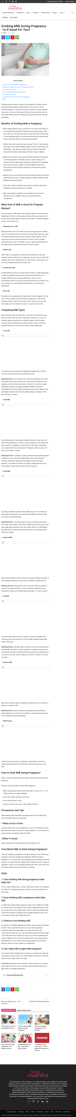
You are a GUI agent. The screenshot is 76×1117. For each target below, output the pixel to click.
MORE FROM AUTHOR (24, 1010)
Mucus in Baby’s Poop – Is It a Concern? (11, 1002)
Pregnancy (20, 12)
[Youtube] (15, 1)
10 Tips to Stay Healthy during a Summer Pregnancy (24, 1028)
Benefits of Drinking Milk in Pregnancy (14, 84)
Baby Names (14, 17)
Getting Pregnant (8, 12)
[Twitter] (12, 1)
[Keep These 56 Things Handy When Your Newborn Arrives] (8, 1038)
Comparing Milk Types (9, 89)
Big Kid (55, 12)
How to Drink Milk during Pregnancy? (14, 92)
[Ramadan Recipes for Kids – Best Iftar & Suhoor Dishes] (25, 1038)
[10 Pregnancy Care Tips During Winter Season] (8, 1020)
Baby (28, 12)
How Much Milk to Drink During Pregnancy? (16, 97)
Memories (5, 17)
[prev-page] (2, 1054)
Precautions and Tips (9, 94)
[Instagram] (6, 1)
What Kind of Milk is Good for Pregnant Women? (18, 87)
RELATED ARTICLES (9, 1010)
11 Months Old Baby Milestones (39, 1001)
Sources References (15, 975)
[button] (72, 13)
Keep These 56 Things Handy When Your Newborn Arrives (8, 1046)
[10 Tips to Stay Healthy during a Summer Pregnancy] (25, 1020)
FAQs (4, 99)
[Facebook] (2, 1)
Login (66, 1)
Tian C (4, 32)
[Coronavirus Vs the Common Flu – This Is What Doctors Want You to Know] (42, 1038)
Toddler (35, 12)
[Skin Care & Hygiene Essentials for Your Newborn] (42, 1020)
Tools (61, 12)
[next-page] (6, 1054)
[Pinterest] (9, 1)
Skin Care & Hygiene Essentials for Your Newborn (41, 1028)
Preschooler (45, 12)
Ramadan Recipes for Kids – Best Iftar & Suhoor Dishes (24, 1046)
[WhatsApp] (17, 37)
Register (72, 1)
